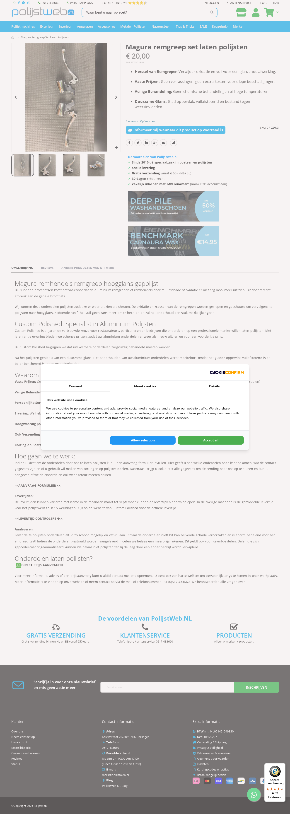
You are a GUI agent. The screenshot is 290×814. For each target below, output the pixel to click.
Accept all (210, 440)
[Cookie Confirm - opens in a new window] (227, 372)
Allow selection (143, 440)
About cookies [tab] (145, 386)
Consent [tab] (75, 386)
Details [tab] (214, 386)
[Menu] (282, 766)
